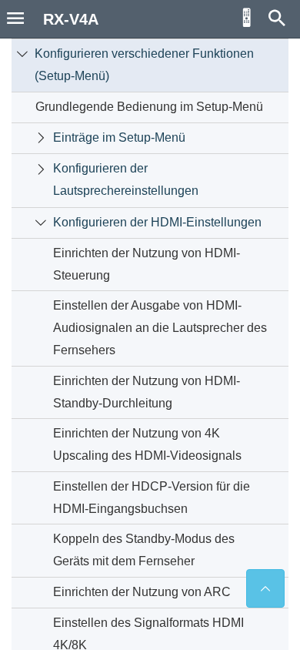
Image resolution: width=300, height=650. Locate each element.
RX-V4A (70, 19)
